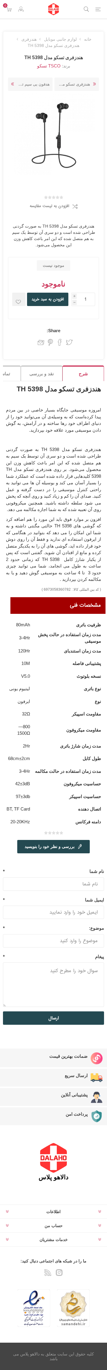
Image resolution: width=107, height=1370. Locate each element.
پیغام (99, 956)
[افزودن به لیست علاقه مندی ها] (19, 299)
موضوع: (96, 928)
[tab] (83, 373)
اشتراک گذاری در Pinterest (50, 342)
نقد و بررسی (41, 373)
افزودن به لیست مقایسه (49, 206)
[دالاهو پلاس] (53, 9)
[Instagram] (59, 1272)
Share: (53, 330)
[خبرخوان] (48, 1272)
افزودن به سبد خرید (48, 299)
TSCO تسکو (49, 65)
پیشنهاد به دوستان (39, 342)
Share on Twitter (69, 342)
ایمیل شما (94, 899)
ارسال (53, 1018)
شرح (83, 373)
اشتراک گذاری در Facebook (59, 342)
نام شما (96, 871)
